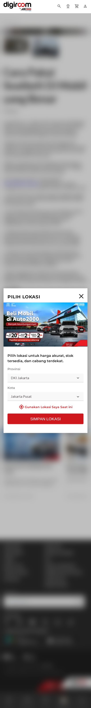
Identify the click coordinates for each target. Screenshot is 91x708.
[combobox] (45, 377)
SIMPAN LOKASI (45, 419)
